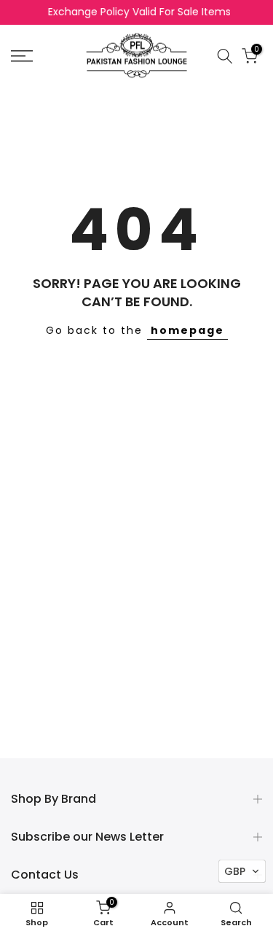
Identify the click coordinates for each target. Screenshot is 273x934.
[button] (242, 871)
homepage (187, 330)
